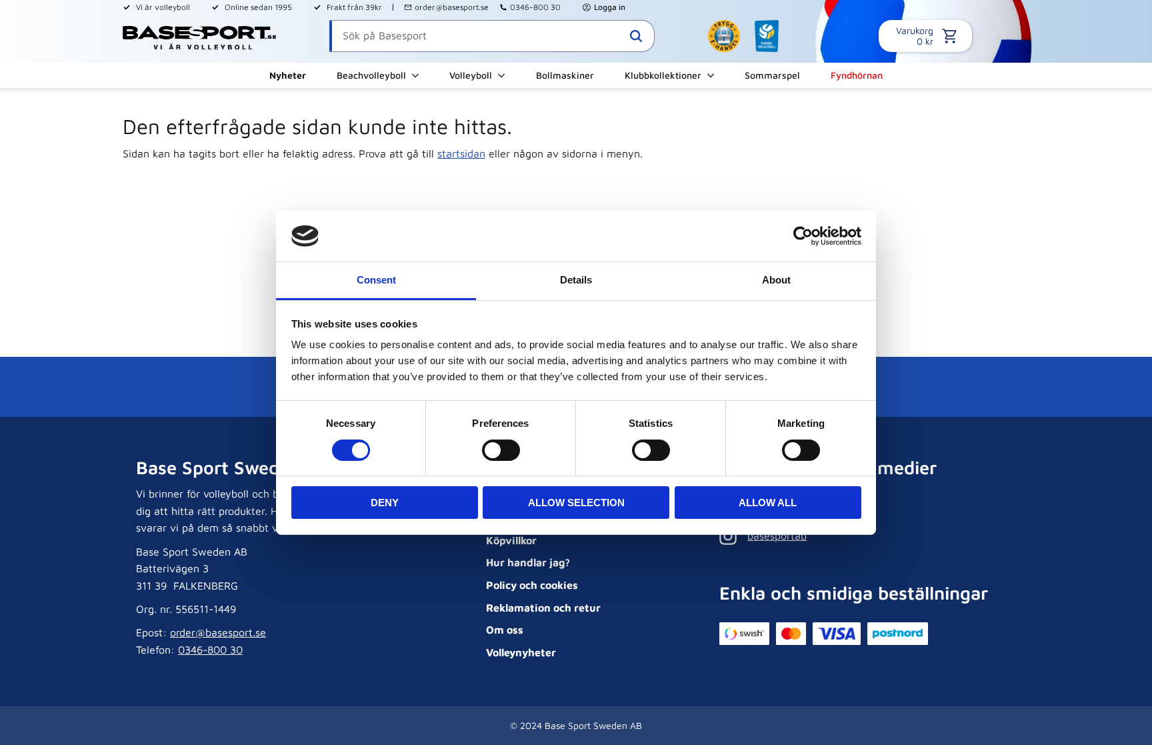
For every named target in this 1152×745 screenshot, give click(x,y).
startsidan (461, 153)
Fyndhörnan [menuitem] (857, 75)
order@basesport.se (452, 7)
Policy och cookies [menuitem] (532, 585)
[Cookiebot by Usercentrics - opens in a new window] (803, 236)
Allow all (768, 502)
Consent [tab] (376, 279)
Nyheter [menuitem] (287, 75)
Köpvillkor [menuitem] (511, 540)
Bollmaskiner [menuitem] (565, 75)
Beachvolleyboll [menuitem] (371, 75)
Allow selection (576, 502)
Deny (385, 502)
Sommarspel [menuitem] (772, 75)
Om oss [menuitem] (504, 630)
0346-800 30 (535, 7)
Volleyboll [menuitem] (470, 75)
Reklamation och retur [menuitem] (543, 608)
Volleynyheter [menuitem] (521, 652)
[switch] (501, 450)
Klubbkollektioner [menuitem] (663, 75)
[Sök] (636, 36)
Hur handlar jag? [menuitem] (528, 562)
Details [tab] (576, 279)
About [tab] (776, 279)
